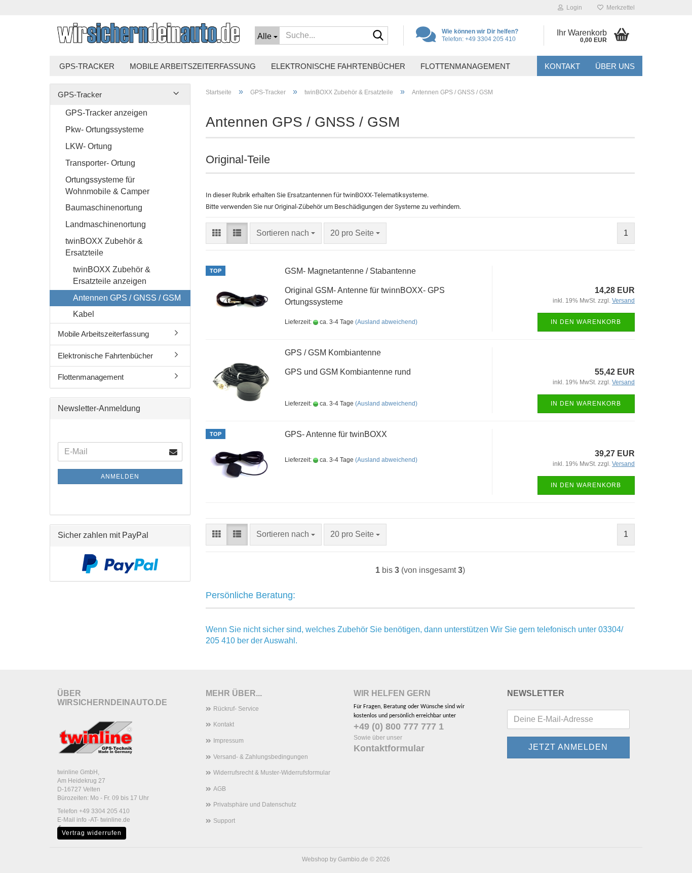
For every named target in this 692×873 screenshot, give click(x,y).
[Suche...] (378, 36)
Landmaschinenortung (105, 224)
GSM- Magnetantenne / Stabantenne (350, 271)
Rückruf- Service (236, 708)
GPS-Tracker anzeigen (106, 112)
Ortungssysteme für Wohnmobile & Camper (107, 185)
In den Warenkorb (586, 321)
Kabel (83, 314)
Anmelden (120, 476)
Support (224, 820)
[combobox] (286, 233)
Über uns (615, 66)
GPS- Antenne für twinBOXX (336, 434)
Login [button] (572, 7)
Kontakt (562, 66)
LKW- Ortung (88, 146)
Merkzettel (619, 7)
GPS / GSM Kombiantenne (333, 352)
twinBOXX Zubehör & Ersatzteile (104, 247)
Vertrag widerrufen (92, 832)
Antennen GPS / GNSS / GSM (127, 298)
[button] (216, 233)
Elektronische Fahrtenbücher (338, 66)
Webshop (315, 859)
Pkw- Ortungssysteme (104, 129)
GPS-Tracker (86, 66)
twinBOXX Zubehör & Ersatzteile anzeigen (111, 275)
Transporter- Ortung (100, 163)
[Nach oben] (664, 857)
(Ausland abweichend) (386, 321)
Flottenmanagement (465, 66)
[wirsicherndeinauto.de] (148, 33)
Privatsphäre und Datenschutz (254, 804)
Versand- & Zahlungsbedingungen (260, 756)
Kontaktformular (389, 748)
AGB (219, 788)
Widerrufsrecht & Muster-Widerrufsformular (271, 772)
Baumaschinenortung (103, 207)
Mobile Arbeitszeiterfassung (193, 66)
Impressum (228, 740)
